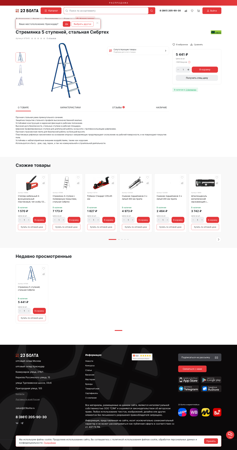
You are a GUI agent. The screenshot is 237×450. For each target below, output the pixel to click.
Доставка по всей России (28, 399)
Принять (211, 441)
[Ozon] (182, 412)
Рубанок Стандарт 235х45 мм (99, 197)
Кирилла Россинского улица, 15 (33, 377)
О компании (91, 398)
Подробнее (50, 442)
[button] (218, 239)
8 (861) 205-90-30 (170, 10)
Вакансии (89, 375)
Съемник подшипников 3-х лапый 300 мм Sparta (134, 197)
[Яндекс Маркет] (205, 412)
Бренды (89, 384)
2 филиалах (191, 90)
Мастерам (90, 379)
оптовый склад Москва (28, 361)
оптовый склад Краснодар (30, 366)
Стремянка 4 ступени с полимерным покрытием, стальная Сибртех (65, 199)
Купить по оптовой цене (32, 227)
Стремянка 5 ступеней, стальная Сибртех (29, 288)
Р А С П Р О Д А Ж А (118, 3)
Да (66, 24)
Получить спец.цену (197, 77)
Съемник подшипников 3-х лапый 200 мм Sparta (169, 197)
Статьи (88, 370)
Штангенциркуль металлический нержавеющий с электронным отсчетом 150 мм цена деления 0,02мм (204, 199)
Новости (89, 361)
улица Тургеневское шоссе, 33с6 (34, 382)
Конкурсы (90, 365)
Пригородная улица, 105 (29, 388)
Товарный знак (92, 388)
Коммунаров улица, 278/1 (29, 371)
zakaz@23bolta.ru (25, 408)
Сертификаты (91, 393)
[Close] (97, 23)
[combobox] (106, 10)
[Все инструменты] (217, 412)
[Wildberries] (194, 412)
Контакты (20, 394)
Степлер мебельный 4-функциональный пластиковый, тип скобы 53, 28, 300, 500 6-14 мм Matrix (31, 199)
